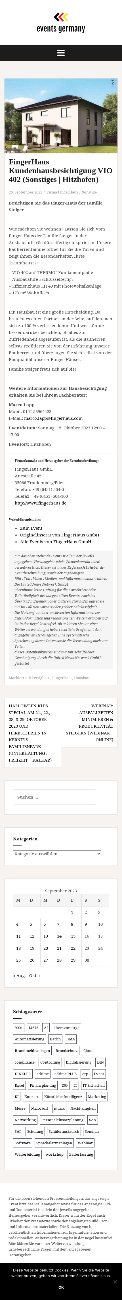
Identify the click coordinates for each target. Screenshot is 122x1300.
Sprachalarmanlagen (54, 1142)
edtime (43, 1073)
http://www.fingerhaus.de (40, 503)
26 (32, 960)
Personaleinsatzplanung (62, 1119)
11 (18, 936)
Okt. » (35, 975)
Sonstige (89, 192)
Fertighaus (41, 677)
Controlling (50, 1062)
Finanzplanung (43, 1085)
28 (59, 960)
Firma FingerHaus (62, 192)
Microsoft (39, 1108)
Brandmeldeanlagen (32, 1050)
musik (59, 1108)
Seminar (92, 1131)
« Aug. (19, 975)
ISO (65, 1085)
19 (32, 948)
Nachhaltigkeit (83, 1108)
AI (46, 1027)
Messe (20, 1108)
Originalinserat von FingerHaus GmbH (59, 535)
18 (18, 948)
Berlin (55, 1039)
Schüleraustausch (64, 1131)
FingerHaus (62, 677)
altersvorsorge (66, 1027)
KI (17, 1096)
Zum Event (31, 528)
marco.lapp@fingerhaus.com (53, 418)
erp (85, 1073)
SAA (92, 1119)
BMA (70, 1039)
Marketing (97, 1096)
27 (45, 960)
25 (18, 960)
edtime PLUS (65, 1073)
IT (75, 1085)
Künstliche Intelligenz (63, 1096)
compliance (25, 1062)
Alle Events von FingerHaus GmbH (55, 541)
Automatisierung (29, 1039)
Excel (19, 1085)
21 (59, 948)
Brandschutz (67, 1050)
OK (61, 1287)
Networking (25, 1119)
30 (87, 960)
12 (32, 936)
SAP (18, 1131)
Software (23, 1142)
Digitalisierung (78, 1062)
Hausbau (81, 677)
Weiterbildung (27, 1154)
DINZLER (23, 1073)
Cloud (88, 1050)
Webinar (85, 1142)
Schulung (35, 1131)
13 (45, 936)
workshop (55, 1154)
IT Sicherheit (94, 1085)
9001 (19, 1027)
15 (73, 936)
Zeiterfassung (81, 1154)
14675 (33, 1027)
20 (45, 948)
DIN (100, 1062)
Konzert (31, 1096)
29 (73, 960)
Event (99, 1073)
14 (59, 936)
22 (73, 948)
